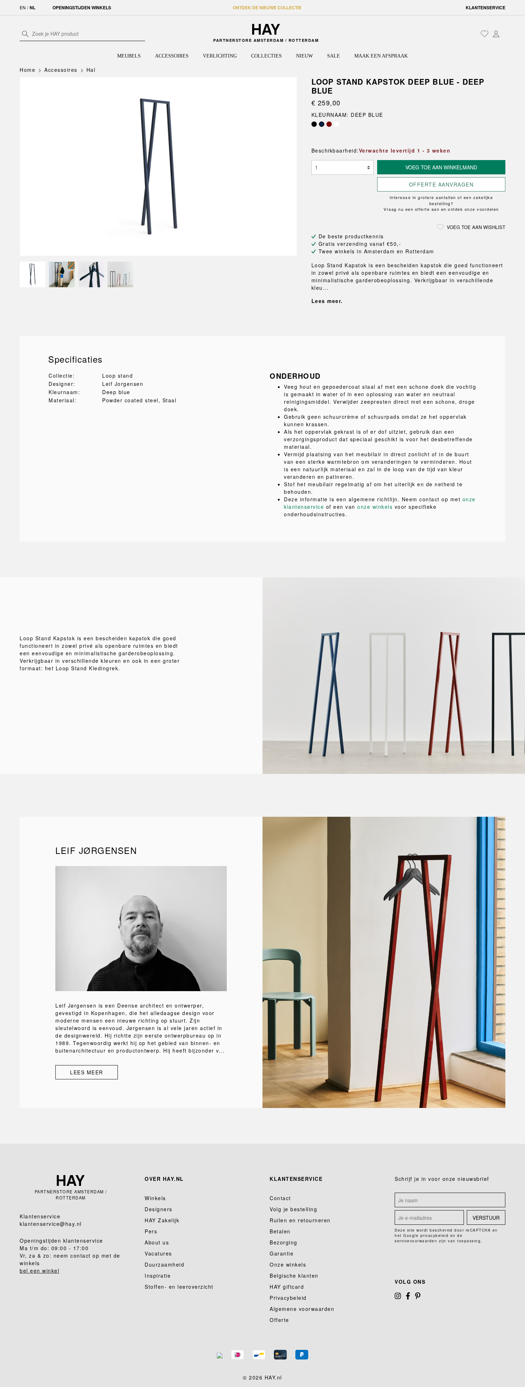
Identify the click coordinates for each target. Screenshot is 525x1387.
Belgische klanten (294, 1275)
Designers (158, 1209)
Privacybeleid (288, 1297)
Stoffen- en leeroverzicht (179, 1286)
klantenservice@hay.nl (51, 1223)
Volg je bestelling (293, 1209)
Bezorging (284, 1242)
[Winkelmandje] (503, 34)
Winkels (155, 1198)
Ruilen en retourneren (300, 1220)
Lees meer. (327, 300)
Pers (151, 1231)
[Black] (314, 124)
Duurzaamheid (164, 1264)
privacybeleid (434, 1235)
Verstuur (486, 1217)
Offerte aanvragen (441, 184)
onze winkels (374, 506)
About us (157, 1242)
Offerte (279, 1319)
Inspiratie (158, 1275)
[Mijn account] (496, 33)
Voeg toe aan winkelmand (441, 167)
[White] (336, 124)
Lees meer (86, 1072)
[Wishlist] (484, 33)
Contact (280, 1198)
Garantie (282, 1253)
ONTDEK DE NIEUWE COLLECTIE (267, 7)
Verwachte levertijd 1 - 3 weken (405, 150)
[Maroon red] (329, 124)
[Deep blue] (321, 124)
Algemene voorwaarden (302, 1308)
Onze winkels (288, 1264)
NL (32, 7)
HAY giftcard (287, 1286)
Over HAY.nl (164, 1178)
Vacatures (158, 1253)
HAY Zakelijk (162, 1220)
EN (23, 7)
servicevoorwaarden (416, 1240)
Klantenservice (485, 7)
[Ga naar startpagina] (266, 29)
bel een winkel (39, 1270)
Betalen (280, 1231)
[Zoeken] (25, 33)
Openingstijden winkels (81, 7)
